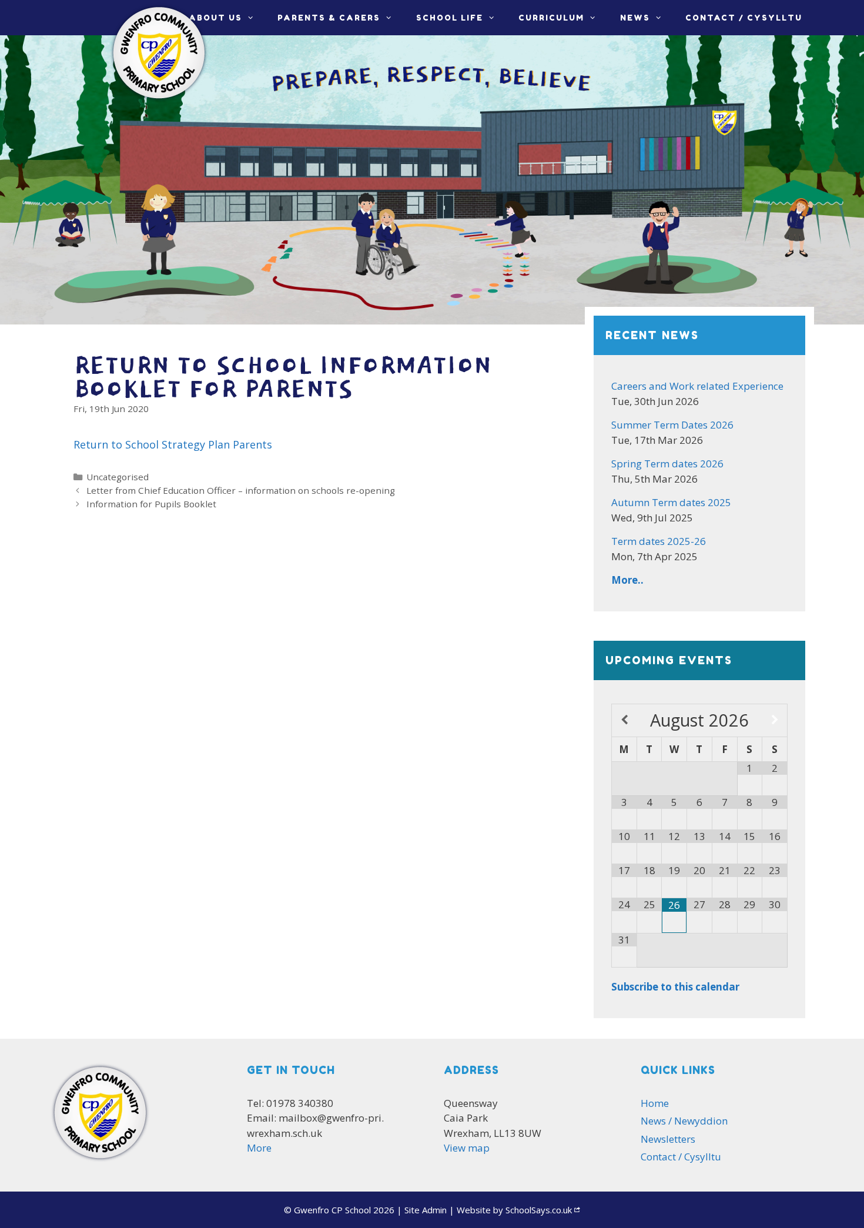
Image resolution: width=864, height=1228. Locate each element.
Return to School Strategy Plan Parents (172, 444)
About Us (215, 17)
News (635, 17)
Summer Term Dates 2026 (672, 424)
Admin (425, 1210)
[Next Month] (774, 720)
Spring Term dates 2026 (667, 463)
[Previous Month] (624, 720)
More (259, 1148)
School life (449, 17)
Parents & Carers (328, 17)
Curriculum (551, 17)
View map (467, 1148)
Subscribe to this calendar (675, 986)
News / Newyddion (684, 1120)
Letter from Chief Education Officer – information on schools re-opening (240, 490)
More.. (627, 580)
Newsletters (668, 1139)
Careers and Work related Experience (697, 386)
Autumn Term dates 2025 (671, 502)
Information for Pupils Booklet (151, 504)
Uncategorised (117, 477)
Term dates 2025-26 (658, 541)
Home (655, 1103)
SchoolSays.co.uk (538, 1210)
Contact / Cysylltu (743, 17)
